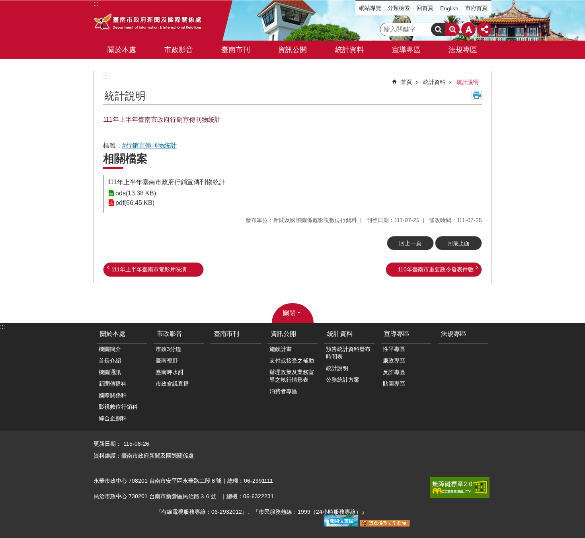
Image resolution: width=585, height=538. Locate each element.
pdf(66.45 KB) (134, 202)
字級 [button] (468, 29)
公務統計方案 (342, 379)
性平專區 (394, 349)
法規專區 (462, 50)
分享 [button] (484, 29)
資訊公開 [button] (292, 50)
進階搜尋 (452, 29)
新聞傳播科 (113, 383)
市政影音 (169, 333)
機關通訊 (110, 372)
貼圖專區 (394, 383)
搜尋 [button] (438, 29)
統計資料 (434, 82)
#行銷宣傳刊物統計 (149, 145)
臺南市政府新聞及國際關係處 (148, 23)
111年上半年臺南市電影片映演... (151, 269)
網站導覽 (370, 8)
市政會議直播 (172, 383)
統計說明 (467, 82)
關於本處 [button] (121, 50)
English (449, 8)
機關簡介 (110, 349)
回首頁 (425, 8)
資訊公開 (283, 333)
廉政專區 (394, 360)
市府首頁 (476, 8)
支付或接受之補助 (291, 360)
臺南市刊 (235, 50)
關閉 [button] (289, 313)
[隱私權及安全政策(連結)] (385, 525)
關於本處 (112, 333)
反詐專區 (394, 372)
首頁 (406, 82)
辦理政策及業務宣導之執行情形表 (291, 376)
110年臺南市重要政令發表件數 (436, 269)
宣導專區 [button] (406, 50)
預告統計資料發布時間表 (348, 353)
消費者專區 (283, 391)
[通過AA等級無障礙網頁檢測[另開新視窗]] (459, 487)
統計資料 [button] (349, 50)
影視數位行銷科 (118, 407)
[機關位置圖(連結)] (341, 525)
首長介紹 (110, 360)
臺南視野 (167, 360)
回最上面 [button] (458, 243)
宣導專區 (397, 333)
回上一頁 (410, 243)
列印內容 (477, 95)
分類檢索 (399, 8)
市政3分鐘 (168, 349)
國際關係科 (113, 395)
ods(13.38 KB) (135, 193)
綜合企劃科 (113, 418)
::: (105, 76)
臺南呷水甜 (169, 372)
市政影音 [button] (178, 50)
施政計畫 (280, 349)
